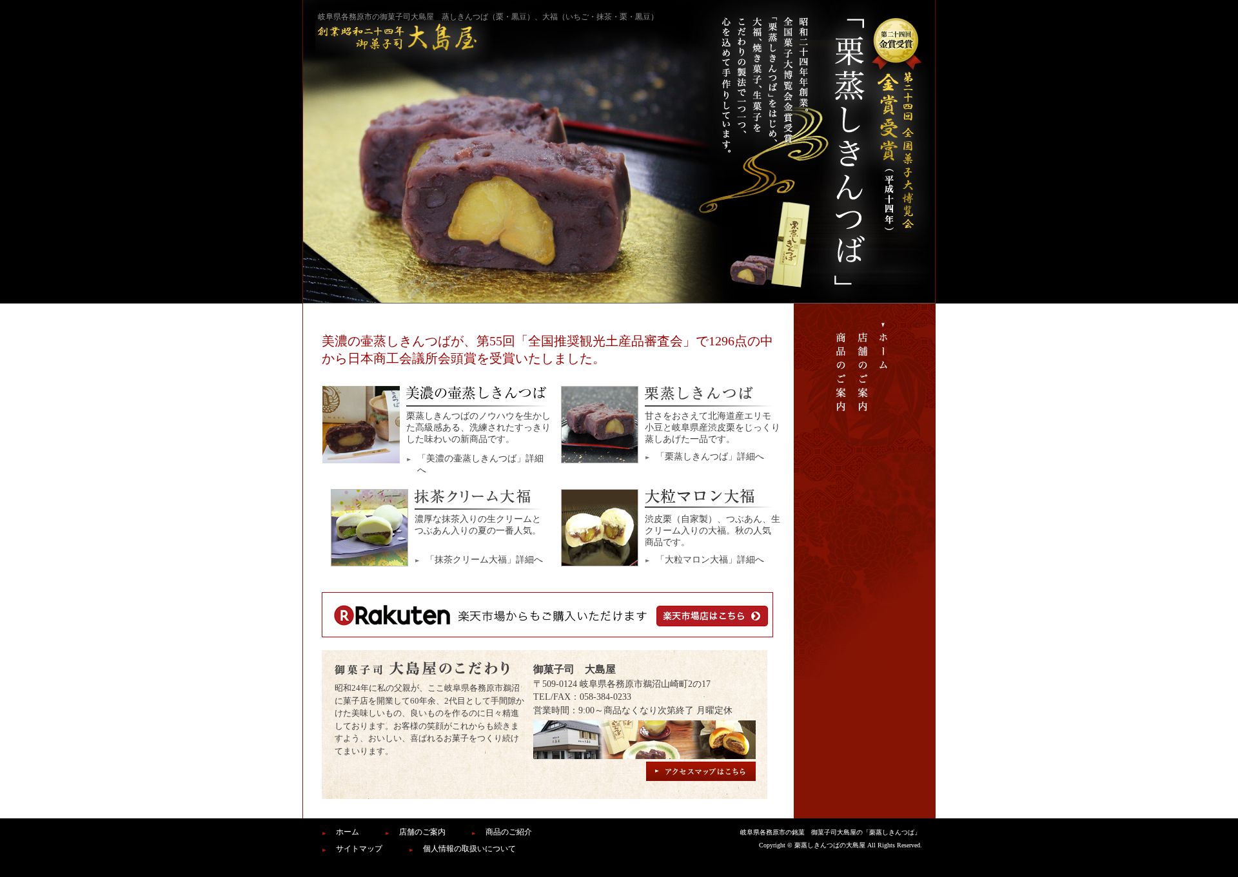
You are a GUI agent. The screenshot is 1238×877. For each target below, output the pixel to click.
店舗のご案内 (422, 831)
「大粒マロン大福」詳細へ (710, 559)
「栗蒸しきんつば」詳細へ (710, 456)
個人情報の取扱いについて (469, 848)
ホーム (347, 831)
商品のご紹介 (509, 831)
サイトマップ (359, 848)
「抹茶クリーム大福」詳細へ (484, 559)
